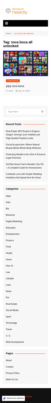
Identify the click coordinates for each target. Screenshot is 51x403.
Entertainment (12, 81)
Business (10, 215)
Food (8, 247)
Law (8, 272)
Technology (11, 323)
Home (9, 259)
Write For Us (12, 379)
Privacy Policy (13, 373)
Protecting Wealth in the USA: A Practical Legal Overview (25, 156)
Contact (9, 367)
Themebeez (27, 396)
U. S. (8, 336)
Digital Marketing (14, 221)
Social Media (12, 310)
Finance (10, 240)
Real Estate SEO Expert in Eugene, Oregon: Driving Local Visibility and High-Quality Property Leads (23, 134)
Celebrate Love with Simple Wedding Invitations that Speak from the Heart (24, 176)
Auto (8, 202)
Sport (8, 316)
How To (9, 266)
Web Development (15, 342)
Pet (7, 297)
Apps (8, 196)
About (9, 360)
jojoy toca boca (15, 86)
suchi (11, 91)
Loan (8, 285)
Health (9, 253)
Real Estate (11, 304)
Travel (9, 329)
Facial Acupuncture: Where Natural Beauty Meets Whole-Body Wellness (23, 146)
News (8, 291)
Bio (7, 208)
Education (11, 228)
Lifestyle (10, 278)
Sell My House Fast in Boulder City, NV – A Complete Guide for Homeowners (25, 166)
